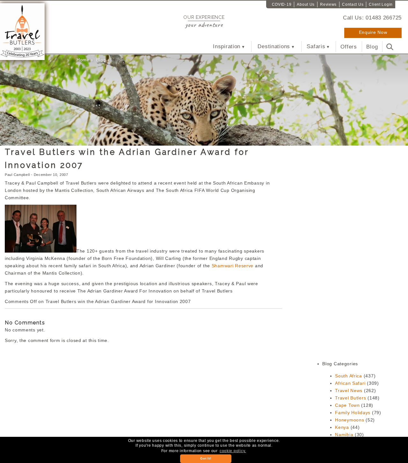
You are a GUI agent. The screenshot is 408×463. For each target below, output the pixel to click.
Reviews (328, 4)
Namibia (344, 434)
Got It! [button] (205, 458)
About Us (306, 4)
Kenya (342, 427)
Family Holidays (352, 412)
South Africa (348, 375)
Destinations (274, 46)
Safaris (316, 46)
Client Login (381, 4)
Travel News (348, 390)
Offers (348, 46)
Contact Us (352, 4)
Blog (372, 46)
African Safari (350, 383)
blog (101, 59)
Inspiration (226, 46)
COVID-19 (282, 4)
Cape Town (347, 405)
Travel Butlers (350, 397)
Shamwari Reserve (233, 265)
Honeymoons (349, 419)
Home (83, 59)
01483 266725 (384, 17)
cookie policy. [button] (233, 451)
